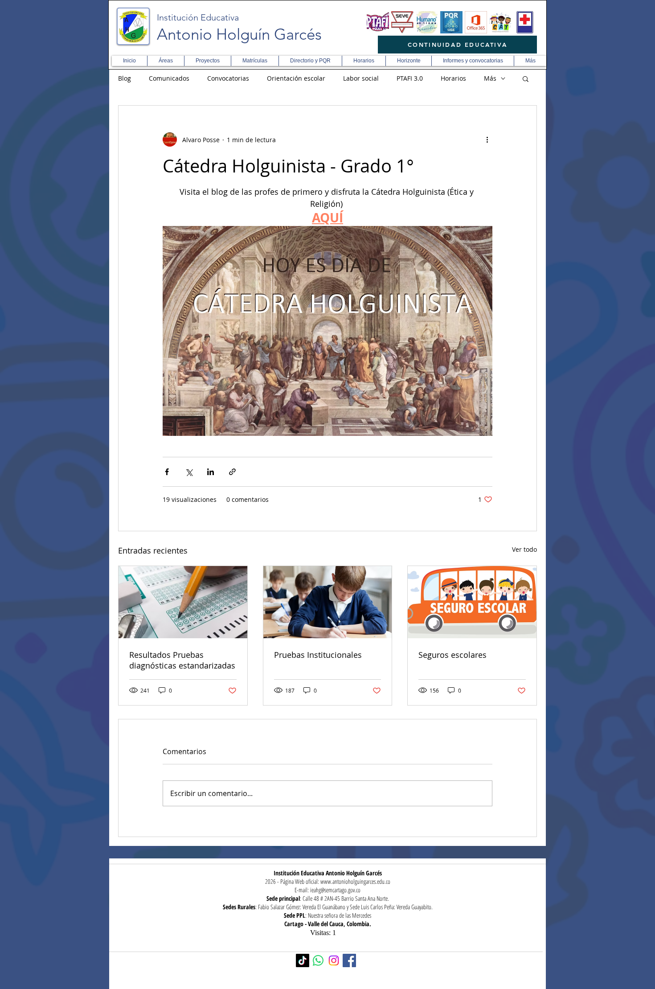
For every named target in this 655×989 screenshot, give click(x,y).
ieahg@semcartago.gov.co (335, 890)
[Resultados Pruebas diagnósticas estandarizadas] (183, 602)
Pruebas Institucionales (318, 654)
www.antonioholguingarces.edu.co (355, 881)
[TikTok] (302, 960)
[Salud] (525, 22)
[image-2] (378, 22)
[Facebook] (349, 960)
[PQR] (451, 22)
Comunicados (169, 78)
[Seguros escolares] (472, 602)
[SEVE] (402, 22)
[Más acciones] (487, 139)
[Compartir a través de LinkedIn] (210, 472)
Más (490, 78)
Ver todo (524, 549)
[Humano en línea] (427, 22)
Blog (124, 78)
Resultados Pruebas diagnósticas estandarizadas (182, 660)
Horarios (453, 78)
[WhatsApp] (318, 960)
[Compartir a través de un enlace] (232, 472)
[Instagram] (333, 960)
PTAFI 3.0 (410, 78)
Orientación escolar (296, 78)
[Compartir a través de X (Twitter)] (188, 472)
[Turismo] (500, 22)
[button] (165, 61)
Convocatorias (228, 78)
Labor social (361, 78)
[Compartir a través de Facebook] (167, 472)
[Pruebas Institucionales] (327, 602)
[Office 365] (476, 22)
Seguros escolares (452, 654)
